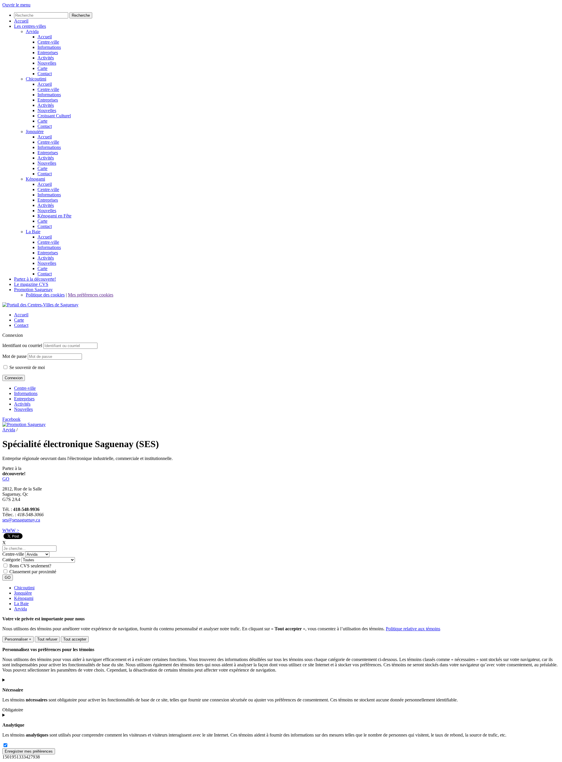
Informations (25, 393)
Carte (19, 320)
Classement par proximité (32, 571)
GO (5, 478)
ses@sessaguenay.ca (21, 519)
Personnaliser (18, 639)
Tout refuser (47, 639)
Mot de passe (14, 356)
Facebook (11, 419)
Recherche (81, 15)
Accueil (21, 314)
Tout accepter (74, 639)
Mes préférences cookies (90, 294)
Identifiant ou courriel (22, 345)
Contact (21, 325)
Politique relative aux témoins (413, 628)
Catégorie (11, 559)
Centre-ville (25, 388)
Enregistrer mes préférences (29, 751)
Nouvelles (23, 409)
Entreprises (24, 398)
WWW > (10, 530)
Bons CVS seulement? (30, 565)
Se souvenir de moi (26, 367)
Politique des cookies (45, 294)
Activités (22, 403)
